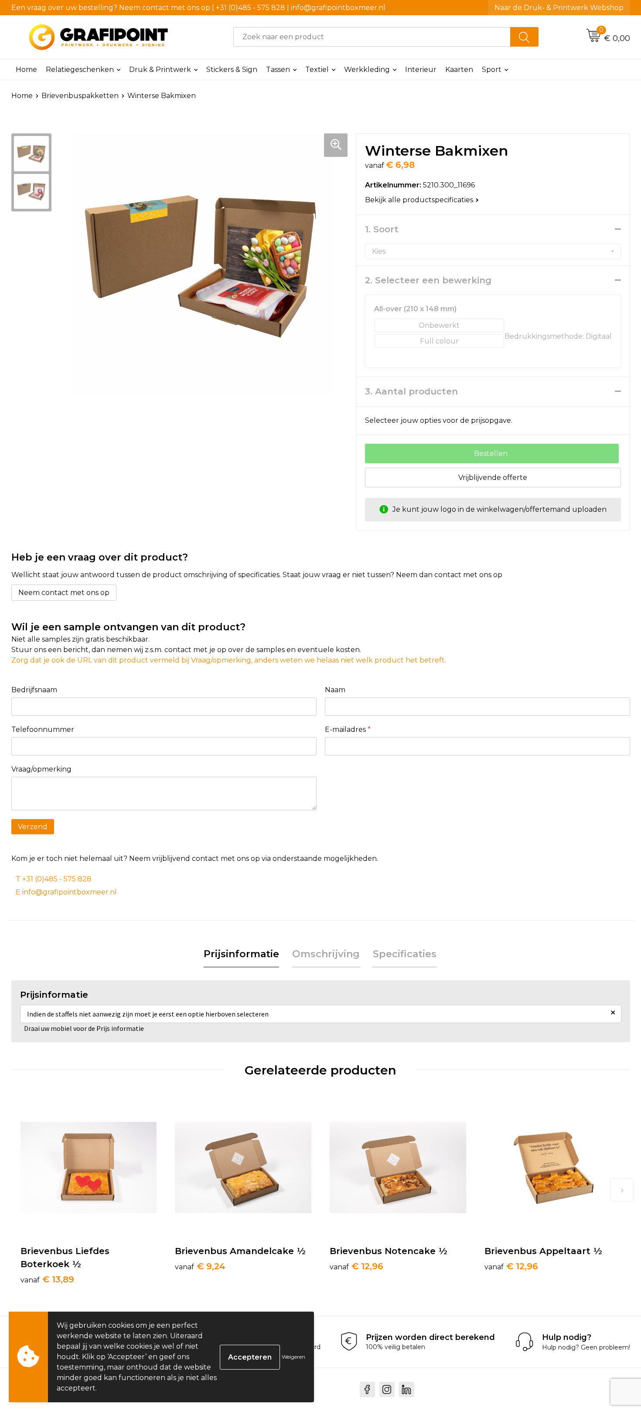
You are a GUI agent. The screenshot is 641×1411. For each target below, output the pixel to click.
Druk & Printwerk (160, 69)
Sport (491, 69)
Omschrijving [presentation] (326, 954)
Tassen (278, 69)
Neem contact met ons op (63, 592)
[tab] (241, 954)
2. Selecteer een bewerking (428, 280)
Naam (335, 690)
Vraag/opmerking (41, 769)
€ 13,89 (47, 1279)
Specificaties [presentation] (404, 954)
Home (26, 69)
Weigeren (293, 1356)
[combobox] (372, 37)
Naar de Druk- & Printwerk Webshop (559, 7)
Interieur (420, 69)
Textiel (317, 69)
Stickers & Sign (231, 69)
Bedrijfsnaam (34, 690)
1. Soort (382, 229)
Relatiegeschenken (80, 69)
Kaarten (459, 69)
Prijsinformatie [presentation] (241, 954)
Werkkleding (367, 69)
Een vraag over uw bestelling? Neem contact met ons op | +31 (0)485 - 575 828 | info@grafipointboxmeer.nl (198, 7)
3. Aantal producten (411, 391)
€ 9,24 (200, 1266)
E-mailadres (348, 729)
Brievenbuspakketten (80, 96)
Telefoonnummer (42, 729)
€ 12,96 (356, 1266)
